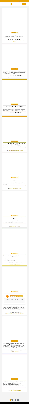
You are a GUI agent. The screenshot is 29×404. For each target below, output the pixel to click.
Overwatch (21, 150)
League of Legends (12, 226)
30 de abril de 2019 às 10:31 (18, 112)
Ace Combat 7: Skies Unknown (17, 188)
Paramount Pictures (11, 40)
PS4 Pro (19, 313)
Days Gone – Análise (14, 306)
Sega (15, 40)
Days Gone (11, 313)
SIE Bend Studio (22, 313)
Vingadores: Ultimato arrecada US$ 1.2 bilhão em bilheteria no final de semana (14, 256)
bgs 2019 (12, 351)
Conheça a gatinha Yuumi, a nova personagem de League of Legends (14, 218)
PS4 (16, 313)
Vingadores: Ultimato (17, 264)
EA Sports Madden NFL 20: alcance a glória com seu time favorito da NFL (14, 382)
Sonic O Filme (20, 40)
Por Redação (11, 39)
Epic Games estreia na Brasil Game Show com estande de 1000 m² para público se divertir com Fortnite (14, 344)
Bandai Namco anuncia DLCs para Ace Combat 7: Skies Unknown (14, 180)
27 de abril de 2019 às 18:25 (18, 312)
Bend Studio (8, 313)
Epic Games (15, 351)
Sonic (17, 40)
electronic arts (14, 390)
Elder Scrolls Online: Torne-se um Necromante (14, 106)
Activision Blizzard (12, 150)
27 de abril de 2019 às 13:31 (18, 350)
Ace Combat (11, 188)
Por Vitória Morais (12, 75)
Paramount (7, 40)
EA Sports (11, 390)
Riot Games (16, 226)
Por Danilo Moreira (12, 312)
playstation (14, 313)
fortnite (18, 351)
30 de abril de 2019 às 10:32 (18, 75)
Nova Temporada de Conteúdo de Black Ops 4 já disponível (14, 71)
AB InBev (9, 150)
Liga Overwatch (17, 150)
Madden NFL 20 (19, 390)
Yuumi (19, 226)
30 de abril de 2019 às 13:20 (18, 39)
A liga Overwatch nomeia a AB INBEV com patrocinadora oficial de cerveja (14, 144)
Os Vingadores (12, 264)
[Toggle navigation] (11, 4)
